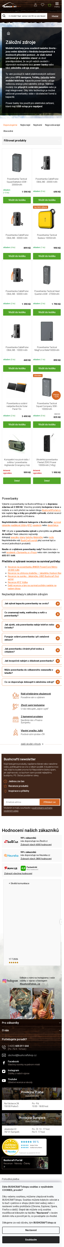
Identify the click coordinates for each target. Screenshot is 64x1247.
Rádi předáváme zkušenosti (35, 704)
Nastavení (31, 1230)
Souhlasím (31, 1239)
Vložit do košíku (17, 200)
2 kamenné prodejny (31, 726)
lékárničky (38, 537)
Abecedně (8, 131)
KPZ (29, 525)
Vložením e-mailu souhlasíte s (28, 819)
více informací (31, 1104)
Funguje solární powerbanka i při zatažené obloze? (26, 642)
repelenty (37, 525)
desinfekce (53, 525)
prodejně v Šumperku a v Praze (22, 552)
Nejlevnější (25, 125)
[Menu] (57, 5)
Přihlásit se (47, 812)
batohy (29, 537)
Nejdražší (37, 125)
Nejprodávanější (52, 125)
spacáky (14, 537)
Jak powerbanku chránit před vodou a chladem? (24, 654)
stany (22, 537)
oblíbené (42, 4)
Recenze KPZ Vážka (18, 582)
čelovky (44, 77)
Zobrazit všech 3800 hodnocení (36, 869)
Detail (17, 481)
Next (60, 932)
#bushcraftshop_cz (30, 994)
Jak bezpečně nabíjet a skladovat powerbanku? (21, 666)
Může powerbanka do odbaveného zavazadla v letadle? (27, 678)
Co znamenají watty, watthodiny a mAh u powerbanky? (25, 618)
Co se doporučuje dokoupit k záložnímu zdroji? (25, 691)
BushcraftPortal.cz (51, 510)
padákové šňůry (18, 525)
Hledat (55, 16)
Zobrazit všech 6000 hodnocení (36, 854)
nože (51, 537)
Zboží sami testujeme (31, 715)
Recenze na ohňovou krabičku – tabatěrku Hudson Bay (34, 573)
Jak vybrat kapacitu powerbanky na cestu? (26, 607)
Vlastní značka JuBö (31, 740)
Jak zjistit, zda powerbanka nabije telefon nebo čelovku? (26, 630)
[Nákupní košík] (49, 4)
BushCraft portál (29, 540)
